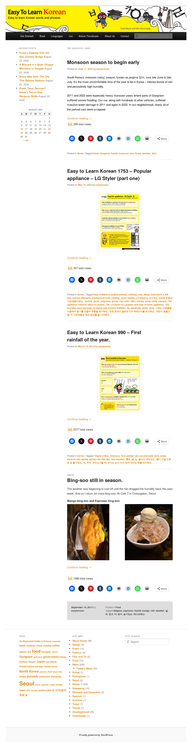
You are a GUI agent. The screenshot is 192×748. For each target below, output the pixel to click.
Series (80, 294)
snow (148, 301)
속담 (22, 695)
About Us (110, 36)
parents (43, 671)
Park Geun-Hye (55, 671)
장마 (154, 153)
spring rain (94, 459)
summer (45, 684)
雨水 (128, 459)
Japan (41, 661)
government (51, 657)
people (22, 676)
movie (54, 666)
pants (97, 301)
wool (151, 308)
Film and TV (79, 656)
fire (29, 651)
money (47, 666)
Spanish (77, 696)
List (71, 36)
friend (55, 651)
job (47, 661)
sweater (162, 301)
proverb (32, 676)
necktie (88, 301)
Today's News (84, 668)
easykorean (102, 69)
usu (113, 459)
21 (45, 129)
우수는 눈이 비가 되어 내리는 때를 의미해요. (130, 462)
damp (147, 294)
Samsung (56, 676)
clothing (132, 294)
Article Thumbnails (89, 36)
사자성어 (60, 690)
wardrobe (136, 308)
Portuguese (79, 676)
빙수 (120, 614)
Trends (76, 708)
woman (34, 690)
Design (76, 644)
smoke (140, 301)
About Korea (79, 640)
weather (146, 153)
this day (106, 459)
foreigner (46, 651)
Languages (57, 36)
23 (21, 132)
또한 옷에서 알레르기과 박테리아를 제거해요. (132, 311)
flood (95, 153)
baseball (56, 641)
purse (115, 301)
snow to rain (73, 459)
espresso (128, 610)
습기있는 (127, 614)
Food (118, 607)
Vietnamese (79, 715)
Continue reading (79, 118)
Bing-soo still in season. (95, 480)
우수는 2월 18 (99, 462)
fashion (23, 651)
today (52, 684)
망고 (111, 614)
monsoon (124, 153)
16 (21, 129)
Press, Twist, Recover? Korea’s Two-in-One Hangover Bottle (32, 92)
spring (84, 459)
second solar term (149, 455)
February (115, 455)
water (145, 308)
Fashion (77, 652)
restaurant (44, 676)
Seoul (138, 153)
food (36, 651)
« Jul (25, 140)
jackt (123, 297)
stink (154, 301)
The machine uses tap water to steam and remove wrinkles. (118, 306)
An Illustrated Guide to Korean (35, 641)
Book (42, 36)
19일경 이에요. (101, 455)
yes (49, 690)
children (31, 645)
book (22, 645)
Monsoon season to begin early (103, 62)
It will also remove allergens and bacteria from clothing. (117, 296)
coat (140, 294)
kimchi (53, 661)
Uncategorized (80, 712)
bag (96, 294)
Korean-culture (26, 666)
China (39, 645)
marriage (39, 666)
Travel (75, 704)
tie (128, 308)
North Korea (29, 671)
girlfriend (37, 657)
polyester (106, 301)
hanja (63, 657)
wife (28, 690)
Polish (76, 672)
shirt (126, 301)
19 (35, 129)
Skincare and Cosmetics (86, 692)
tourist (59, 684)
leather (131, 297)
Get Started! (27, 36)
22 (49, 129)
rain (132, 153)
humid (114, 153)
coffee (56, 645)
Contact (125, 36)
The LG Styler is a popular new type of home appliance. (135, 304)
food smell (156, 294)
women (42, 690)
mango (145, 610)
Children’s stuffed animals (113, 294)
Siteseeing (78, 688)
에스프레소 (139, 614)
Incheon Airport (27, 661)
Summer (77, 700)
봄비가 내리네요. (146, 459)
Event (75, 648)
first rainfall (127, 455)
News (80, 153)
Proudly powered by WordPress (96, 735)
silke (133, 301)
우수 (89, 462)
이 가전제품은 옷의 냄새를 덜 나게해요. (90, 314)
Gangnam (105, 153)
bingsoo (118, 610)
